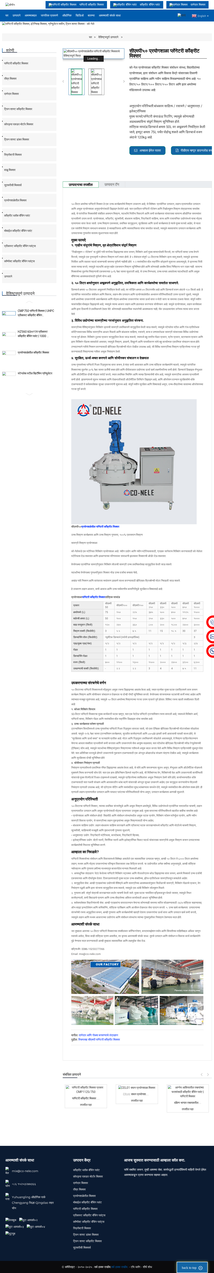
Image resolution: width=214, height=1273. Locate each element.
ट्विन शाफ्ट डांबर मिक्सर (16, 139)
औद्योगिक (66, 15)
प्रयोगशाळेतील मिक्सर (15, 200)
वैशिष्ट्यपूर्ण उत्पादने (108, 37)
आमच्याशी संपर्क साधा (110, 15)
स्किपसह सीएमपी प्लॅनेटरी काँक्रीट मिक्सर (99, 1039)
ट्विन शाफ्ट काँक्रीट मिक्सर (18, 109)
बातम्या (91, 15)
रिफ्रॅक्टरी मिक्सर (13, 154)
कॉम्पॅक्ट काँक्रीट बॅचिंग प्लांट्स (19, 261)
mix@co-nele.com (25, 1171)
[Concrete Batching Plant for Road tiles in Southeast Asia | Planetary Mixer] (188, 1092)
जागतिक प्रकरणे (49, 15)
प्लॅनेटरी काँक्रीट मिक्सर (16, 63)
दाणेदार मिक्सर (11, 93)
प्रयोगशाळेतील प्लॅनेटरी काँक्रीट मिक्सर (100, 526)
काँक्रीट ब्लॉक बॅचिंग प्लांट (17, 215)
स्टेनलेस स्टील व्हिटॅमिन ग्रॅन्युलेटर (35, 373)
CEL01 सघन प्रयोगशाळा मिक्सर (137, 1094)
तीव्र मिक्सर (10, 78)
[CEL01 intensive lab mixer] (137, 1087)
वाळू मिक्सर (9, 170)
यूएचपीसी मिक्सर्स (13, 185)
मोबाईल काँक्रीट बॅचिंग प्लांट (18, 230)
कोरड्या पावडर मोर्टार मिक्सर (18, 124)
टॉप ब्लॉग (135, 1267)
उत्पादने (16, 15)
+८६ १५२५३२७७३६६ (24, 1184)
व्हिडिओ (80, 15)
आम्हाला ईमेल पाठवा (150, 150)
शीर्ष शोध (147, 1267)
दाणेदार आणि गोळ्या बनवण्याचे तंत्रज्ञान (98, 1035)
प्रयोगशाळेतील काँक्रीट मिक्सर (33, 352)
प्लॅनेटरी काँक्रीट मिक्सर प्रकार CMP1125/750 (86, 1098)
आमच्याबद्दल (31, 15)
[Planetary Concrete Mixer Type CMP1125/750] (86, 1089)
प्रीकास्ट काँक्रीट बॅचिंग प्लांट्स (20, 246)
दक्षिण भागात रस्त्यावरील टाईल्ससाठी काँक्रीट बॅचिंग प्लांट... (188, 1103)
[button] (29, 302)
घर (6, 15)
